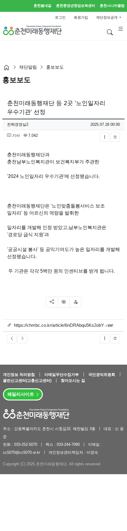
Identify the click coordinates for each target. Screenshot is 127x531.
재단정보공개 (107, 17)
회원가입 (81, 17)
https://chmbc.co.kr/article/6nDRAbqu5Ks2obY (59, 325)
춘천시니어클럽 (112, 6)
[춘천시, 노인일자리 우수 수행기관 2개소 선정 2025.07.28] (12, 338)
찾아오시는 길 (73, 380)
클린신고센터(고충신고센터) (28, 380)
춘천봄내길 (42, 6)
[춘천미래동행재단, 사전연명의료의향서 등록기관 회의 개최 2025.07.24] (22, 338)
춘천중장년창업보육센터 (75, 6)
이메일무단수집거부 (62, 374)
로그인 (60, 17)
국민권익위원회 (102, 374)
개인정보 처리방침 (19, 374)
